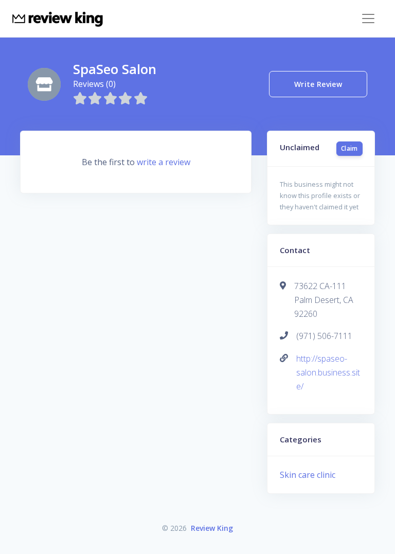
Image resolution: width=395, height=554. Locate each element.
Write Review (318, 84)
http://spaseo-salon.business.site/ (328, 372)
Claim (349, 148)
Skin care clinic (307, 474)
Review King (212, 528)
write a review (163, 162)
